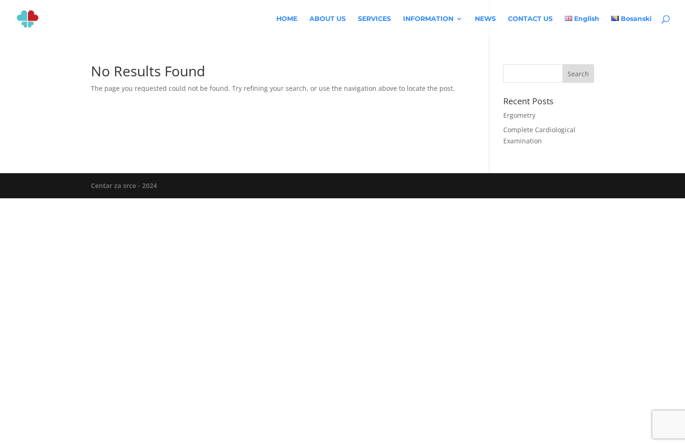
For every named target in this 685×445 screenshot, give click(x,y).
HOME (286, 19)
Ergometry (519, 115)
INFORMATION (428, 19)
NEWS (485, 19)
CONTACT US (530, 19)
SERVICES (374, 19)
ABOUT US (327, 19)
